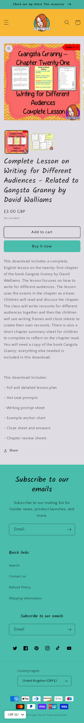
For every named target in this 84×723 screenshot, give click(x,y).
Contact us (17, 576)
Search (14, 565)
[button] (6, 22)
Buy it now (42, 246)
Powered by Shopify (57, 715)
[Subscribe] (69, 529)
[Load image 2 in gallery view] (42, 142)
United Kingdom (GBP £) (40, 681)
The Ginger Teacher (36, 715)
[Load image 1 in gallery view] (16, 142)
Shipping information (25, 598)
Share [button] (13, 450)
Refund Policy (20, 587)
